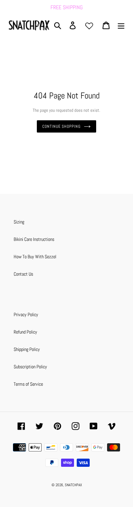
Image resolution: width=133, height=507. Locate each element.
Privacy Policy (26, 314)
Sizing (19, 222)
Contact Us (23, 274)
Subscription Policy (30, 367)
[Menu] (121, 25)
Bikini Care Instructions (34, 239)
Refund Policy (25, 332)
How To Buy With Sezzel (35, 256)
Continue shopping (61, 126)
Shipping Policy (27, 349)
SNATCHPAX (73, 484)
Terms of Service (28, 384)
